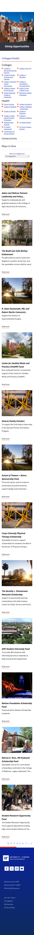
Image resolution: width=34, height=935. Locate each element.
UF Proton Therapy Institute (25, 128)
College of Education (22, 76)
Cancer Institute (9, 104)
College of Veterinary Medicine (25, 117)
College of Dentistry (25, 104)
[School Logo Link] (16, 858)
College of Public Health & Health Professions (9, 118)
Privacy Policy (9, 907)
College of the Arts (25, 68)
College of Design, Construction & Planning (9, 77)
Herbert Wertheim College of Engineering (9, 95)
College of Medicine (10, 107)
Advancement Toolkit (12, 885)
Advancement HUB (11, 881)
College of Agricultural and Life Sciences (10, 71)
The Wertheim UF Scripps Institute (9, 133)
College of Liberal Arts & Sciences (9, 89)
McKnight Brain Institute (8, 124)
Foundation (8, 901)
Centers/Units (9, 138)
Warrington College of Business (25, 94)
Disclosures (8, 904)
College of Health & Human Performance (10, 84)
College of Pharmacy (22, 112)
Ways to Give (9, 146)
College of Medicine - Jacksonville (25, 108)
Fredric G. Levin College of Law (24, 89)
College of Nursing (10, 111)
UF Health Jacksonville (8, 128)
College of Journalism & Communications (24, 84)
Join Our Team (9, 897)
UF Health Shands (25, 122)
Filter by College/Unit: (17, 154)
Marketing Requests (12, 888)
